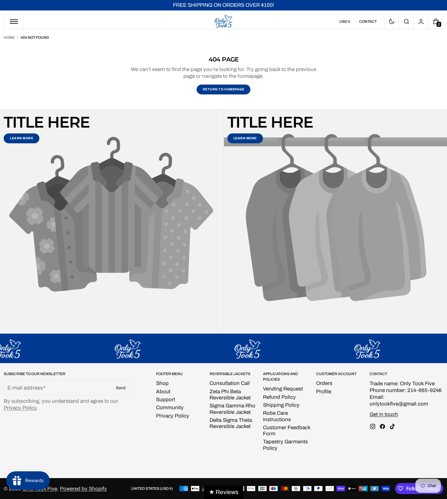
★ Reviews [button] (223, 492)
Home (9, 37)
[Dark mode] (391, 21)
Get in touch (384, 414)
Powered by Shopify (83, 489)
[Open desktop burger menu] (14, 21)
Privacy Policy (20, 408)
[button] (406, 21)
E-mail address (25, 388)
